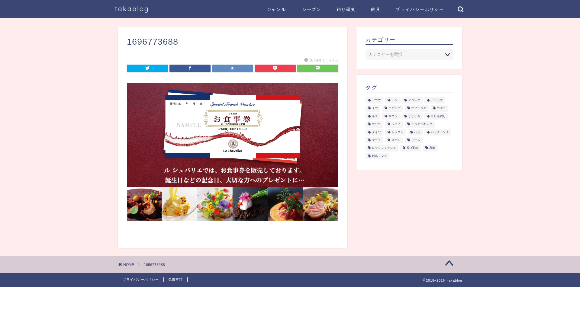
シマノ (396, 124)
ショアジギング (421, 124)
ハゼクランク (440, 132)
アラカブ (437, 100)
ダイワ (376, 132)
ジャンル (276, 9)
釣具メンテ (379, 156)
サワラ (376, 124)
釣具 (376, 9)
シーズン (311, 9)
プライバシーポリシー (420, 9)
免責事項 (175, 279)
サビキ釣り (438, 116)
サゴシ (393, 116)
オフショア (418, 108)
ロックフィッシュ (384, 148)
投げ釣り (413, 148)
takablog (132, 9)
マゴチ (376, 140)
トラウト (398, 132)
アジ (395, 100)
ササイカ (414, 116)
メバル (396, 140)
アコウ (376, 100)
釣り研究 (346, 9)
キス (375, 116)
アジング (414, 100)
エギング (394, 108)
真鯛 (432, 148)
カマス (441, 108)
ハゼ (417, 132)
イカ (375, 108)
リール (415, 140)
